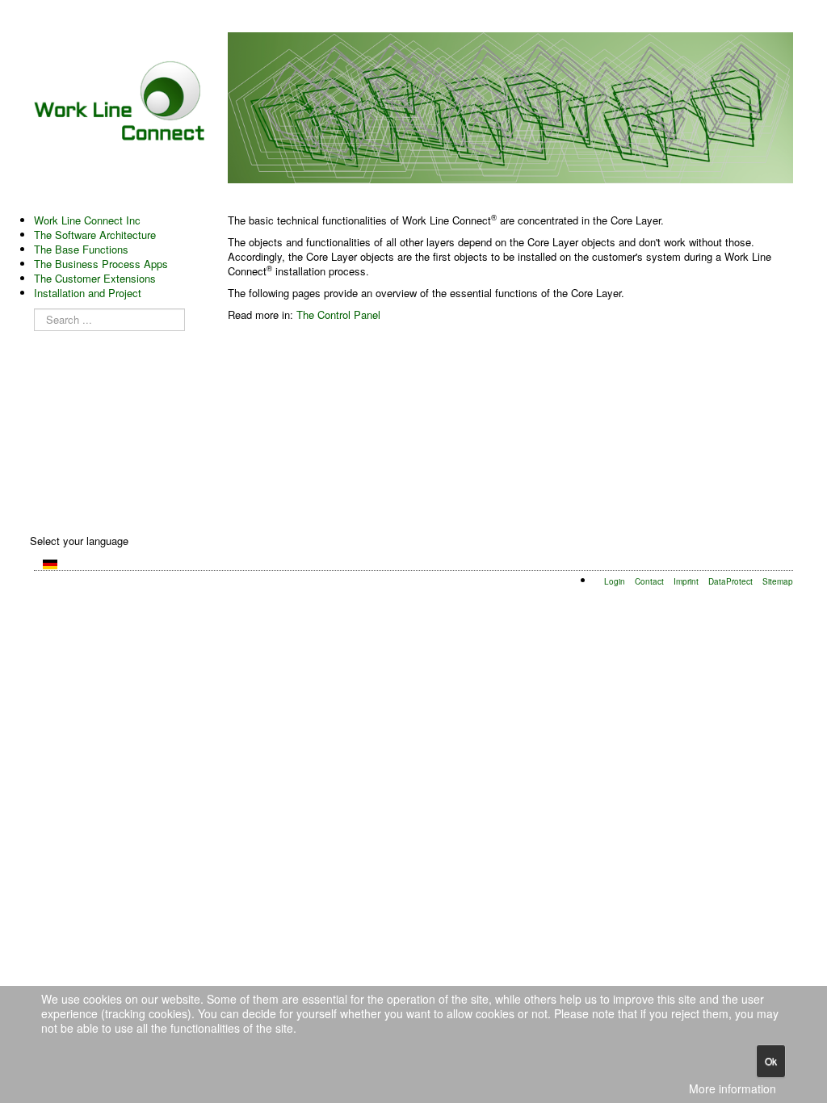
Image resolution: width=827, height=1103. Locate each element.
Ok (771, 1060)
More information (732, 1088)
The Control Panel (338, 314)
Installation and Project (87, 293)
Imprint (686, 580)
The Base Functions (81, 249)
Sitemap (777, 580)
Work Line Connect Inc (87, 220)
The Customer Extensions (95, 278)
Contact (649, 580)
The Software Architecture (95, 235)
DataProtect (730, 580)
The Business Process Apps (101, 264)
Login (614, 580)
